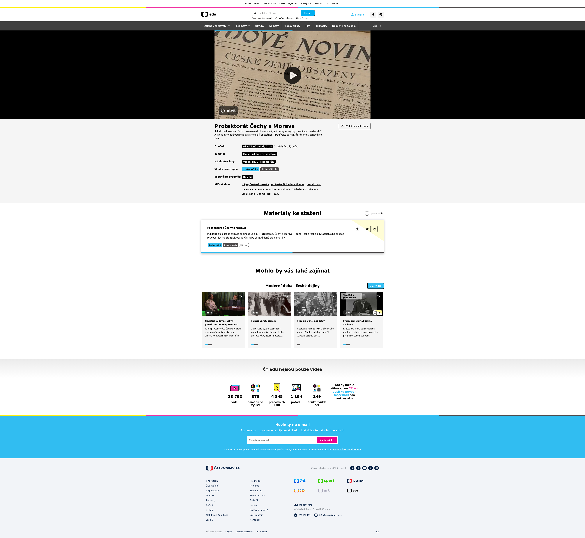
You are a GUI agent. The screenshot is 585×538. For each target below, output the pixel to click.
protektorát (314, 184)
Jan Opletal (264, 193)
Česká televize (252, 3)
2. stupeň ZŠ (250, 169)
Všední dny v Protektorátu (258, 161)
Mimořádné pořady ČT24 (257, 146)
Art (326, 3)
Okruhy (259, 26)
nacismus (247, 189)
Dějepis (247, 177)
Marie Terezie (302, 18)
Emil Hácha (248, 193)
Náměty (274, 26)
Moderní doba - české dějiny (259, 154)
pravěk (269, 18)
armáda (259, 189)
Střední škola (269, 169)
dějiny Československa (255, 184)
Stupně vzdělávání (215, 26)
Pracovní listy (292, 26)
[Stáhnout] (357, 229)
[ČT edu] (208, 15)
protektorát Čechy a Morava (287, 184)
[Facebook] (373, 15)
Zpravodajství (269, 3)
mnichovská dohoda (278, 189)
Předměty (241, 26)
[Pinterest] (381, 15)
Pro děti (318, 3)
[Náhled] (368, 229)
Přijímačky (321, 26)
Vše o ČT (336, 3)
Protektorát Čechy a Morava (226, 228)
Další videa (375, 285)
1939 (276, 193)
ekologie (290, 18)
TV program (305, 3)
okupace (313, 189)
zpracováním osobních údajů (346, 449)
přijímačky (279, 18)
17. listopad (299, 189)
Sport (282, 3)
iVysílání (292, 3)
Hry (307, 26)
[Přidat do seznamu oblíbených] (375, 229)
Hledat (308, 12)
